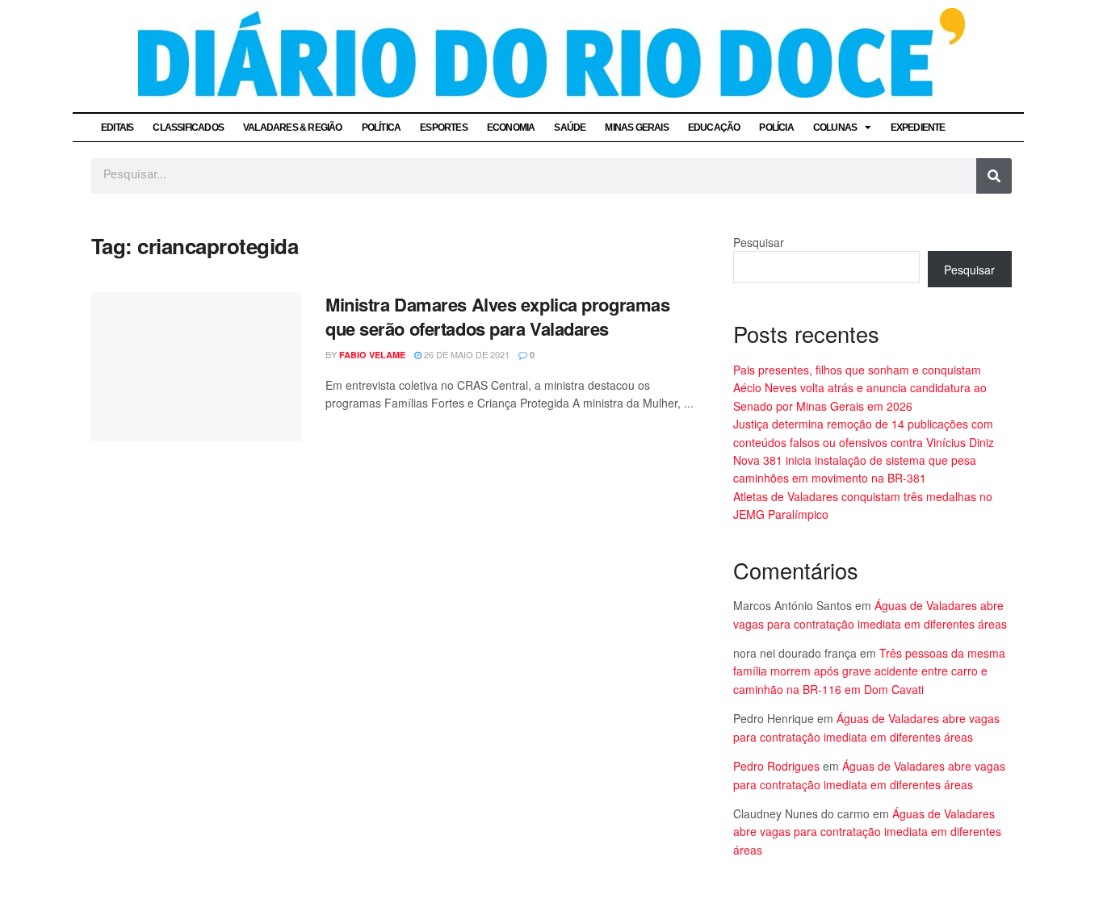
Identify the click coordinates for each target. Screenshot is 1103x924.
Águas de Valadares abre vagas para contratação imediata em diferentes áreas (867, 831)
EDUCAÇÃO (714, 127)
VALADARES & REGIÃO (292, 127)
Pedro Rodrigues (776, 766)
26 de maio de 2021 (465, 354)
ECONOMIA (511, 127)
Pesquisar (758, 242)
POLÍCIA (776, 127)
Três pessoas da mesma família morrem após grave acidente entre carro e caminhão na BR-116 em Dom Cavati (869, 671)
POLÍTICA (381, 127)
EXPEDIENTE (918, 127)
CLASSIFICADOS (188, 127)
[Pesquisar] (994, 176)
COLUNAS (835, 127)
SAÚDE (569, 127)
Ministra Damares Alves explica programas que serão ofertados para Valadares (497, 316)
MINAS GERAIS (636, 127)
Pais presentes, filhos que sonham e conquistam (857, 370)
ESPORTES (444, 127)
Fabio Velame (372, 355)
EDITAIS (117, 127)
